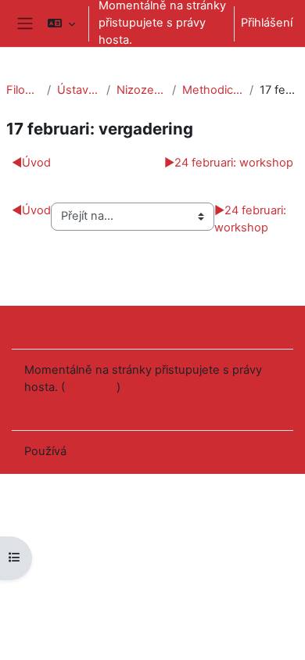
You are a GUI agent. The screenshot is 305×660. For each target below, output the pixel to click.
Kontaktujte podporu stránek (122, 326)
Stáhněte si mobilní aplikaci (96, 407)
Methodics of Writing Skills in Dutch (212, 90)
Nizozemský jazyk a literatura (141, 90)
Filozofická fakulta (23, 90)
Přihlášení (266, 23)
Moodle (90, 451)
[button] (61, 23)
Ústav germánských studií (78, 90)
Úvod (31, 163)
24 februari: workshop (228, 163)
